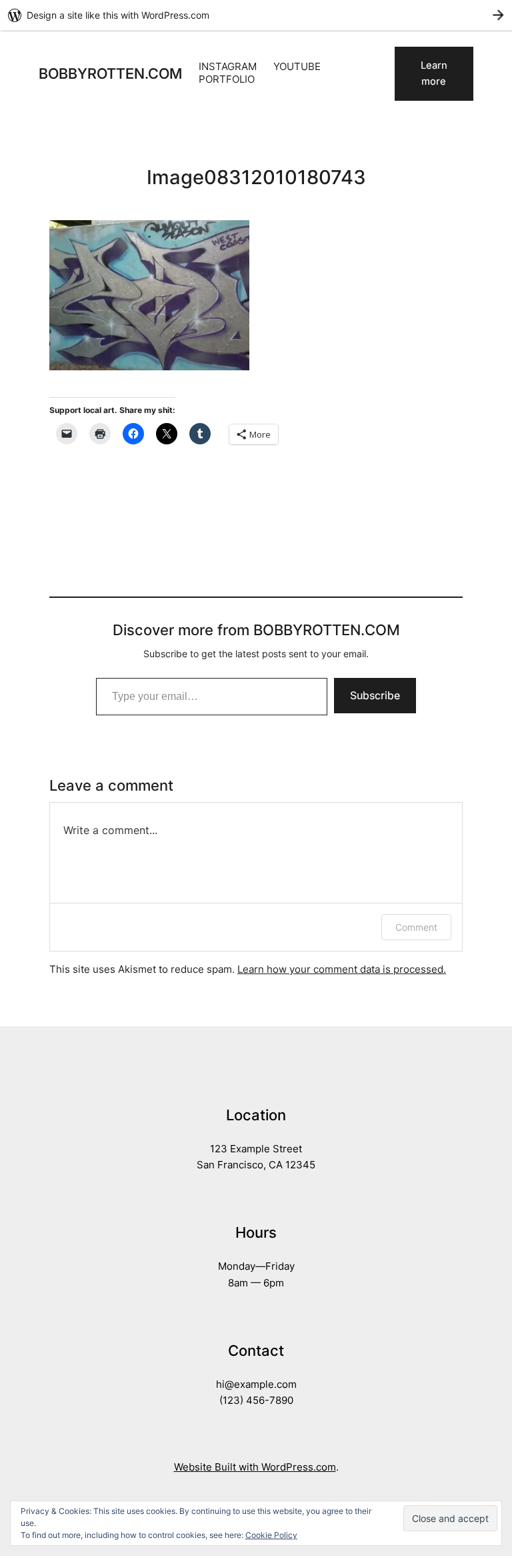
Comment (416, 927)
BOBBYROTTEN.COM (110, 73)
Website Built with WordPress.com (255, 1467)
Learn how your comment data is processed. (341, 969)
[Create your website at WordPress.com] (256, 15)
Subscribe (375, 695)
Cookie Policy (271, 1535)
